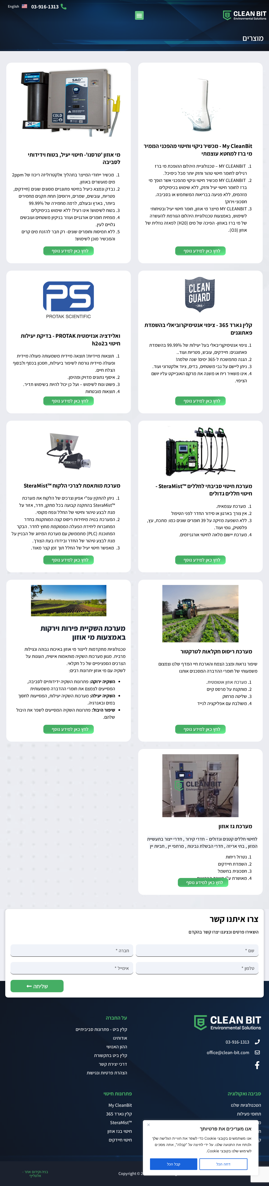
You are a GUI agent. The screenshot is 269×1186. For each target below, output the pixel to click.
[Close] (148, 1125)
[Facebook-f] (257, 1065)
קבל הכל (173, 1164)
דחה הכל (223, 1164)
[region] (200, 1147)
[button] (139, 15)
